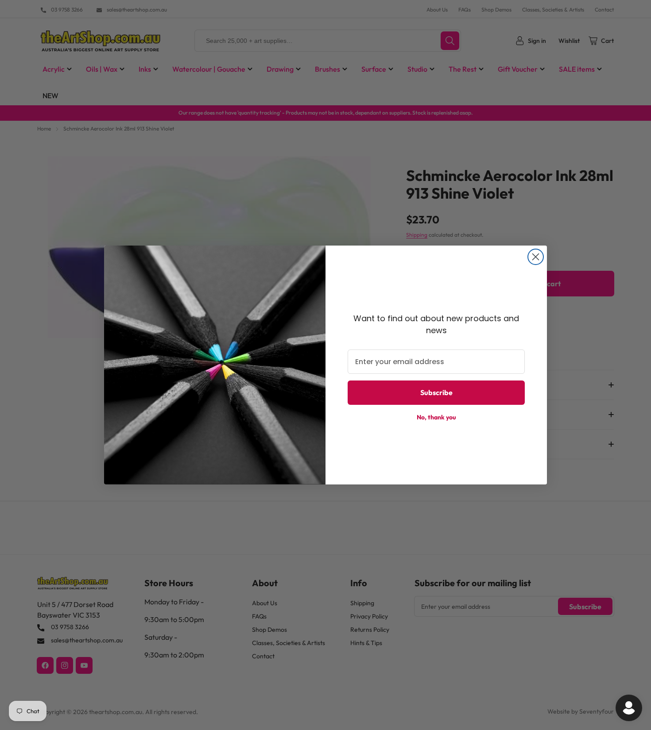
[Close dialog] (535, 257)
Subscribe (436, 392)
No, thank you (436, 417)
